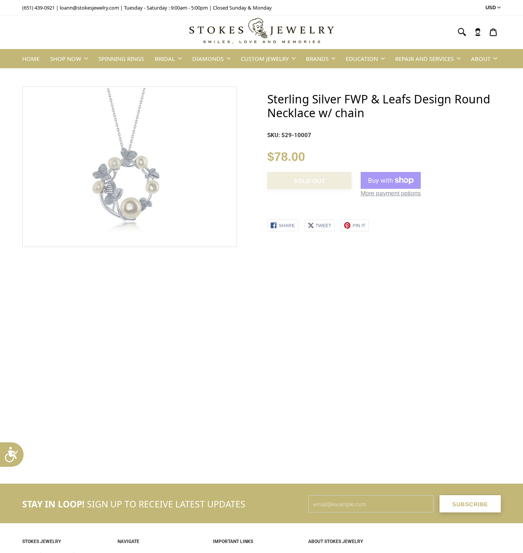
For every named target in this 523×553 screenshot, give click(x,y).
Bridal (165, 58)
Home (30, 58)
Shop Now (65, 58)
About (480, 58)
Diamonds (208, 58)
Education (362, 58)
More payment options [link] (391, 193)
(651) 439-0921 (38, 7)
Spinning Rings (121, 58)
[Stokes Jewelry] (261, 32)
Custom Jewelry (265, 58)
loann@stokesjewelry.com (89, 7)
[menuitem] (477, 32)
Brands (317, 58)
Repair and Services (424, 58)
